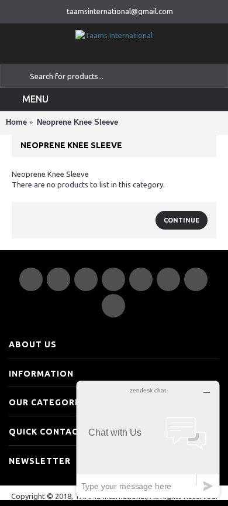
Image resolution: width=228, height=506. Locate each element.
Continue (181, 220)
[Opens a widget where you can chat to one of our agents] (148, 439)
